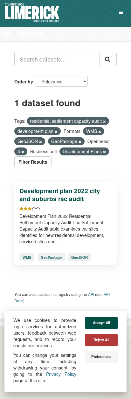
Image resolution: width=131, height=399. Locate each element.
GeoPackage (51, 257)
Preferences (101, 356)
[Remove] (104, 121)
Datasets (30, 33)
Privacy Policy (61, 374)
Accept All (101, 322)
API (91, 294)
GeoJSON (79, 257)
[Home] (7, 32)
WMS (27, 257)
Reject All (101, 340)
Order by (23, 81)
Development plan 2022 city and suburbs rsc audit (59, 194)
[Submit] (108, 59)
